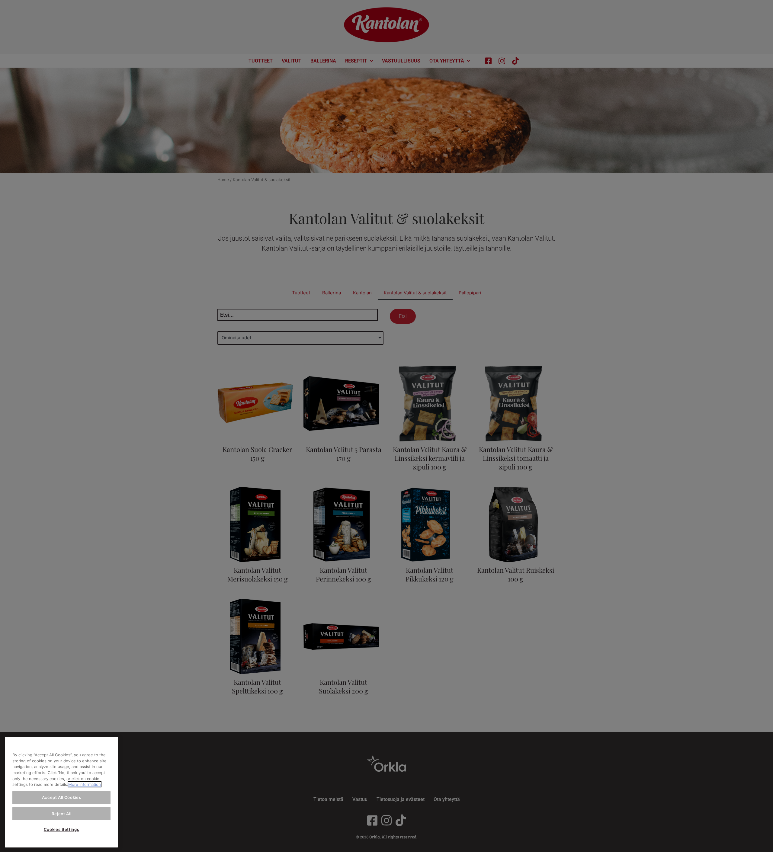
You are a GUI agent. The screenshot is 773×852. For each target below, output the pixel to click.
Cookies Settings (61, 829)
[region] (61, 792)
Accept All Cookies (61, 797)
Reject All (62, 813)
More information (84, 784)
